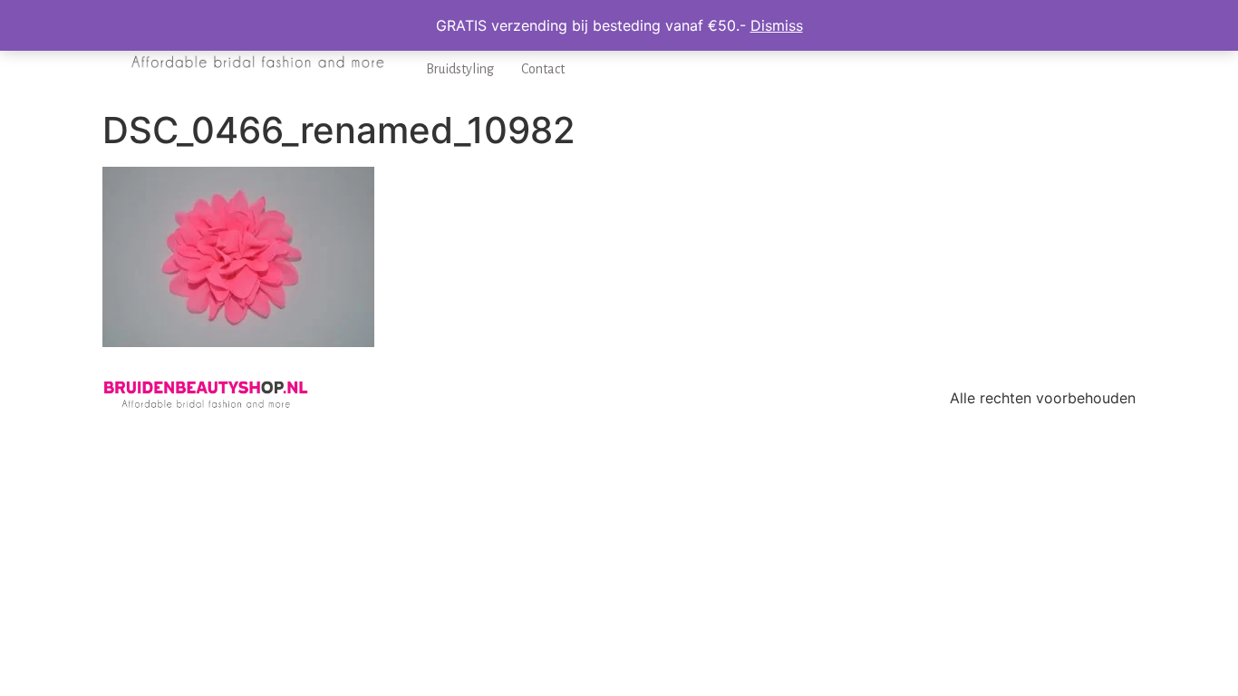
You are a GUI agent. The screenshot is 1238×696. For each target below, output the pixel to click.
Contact (543, 69)
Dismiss (776, 25)
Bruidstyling (460, 69)
